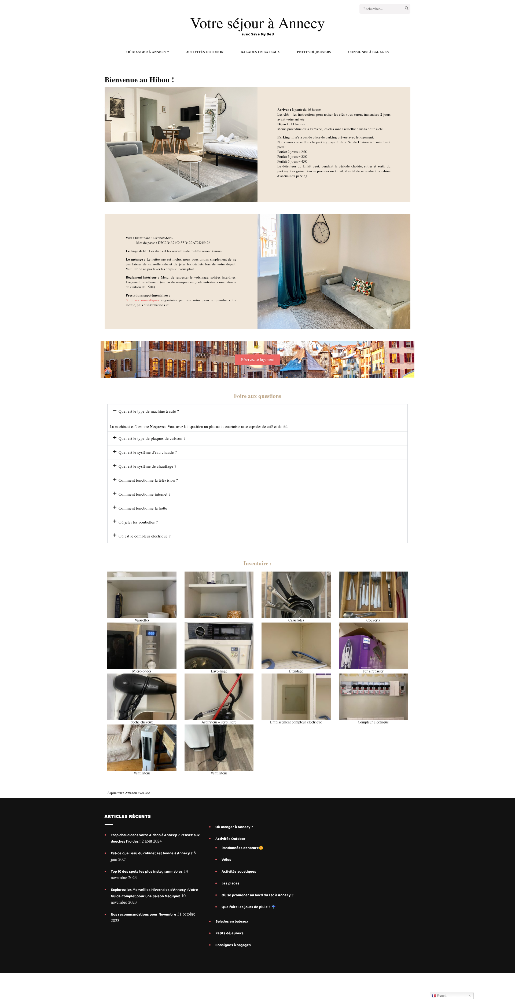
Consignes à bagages (368, 52)
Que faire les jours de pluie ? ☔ (249, 907)
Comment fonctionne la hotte (143, 508)
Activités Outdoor (204, 52)
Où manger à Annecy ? (147, 52)
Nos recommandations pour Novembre (143, 914)
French (441, 995)
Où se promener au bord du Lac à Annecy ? (257, 895)
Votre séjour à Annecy (257, 22)
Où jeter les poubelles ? (138, 522)
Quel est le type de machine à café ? (149, 411)
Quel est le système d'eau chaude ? (148, 452)
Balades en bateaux (260, 52)
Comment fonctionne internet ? (144, 494)
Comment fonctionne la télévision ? (148, 480)
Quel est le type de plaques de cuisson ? (152, 438)
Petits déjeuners (314, 52)
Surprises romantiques (142, 300)
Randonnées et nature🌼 (242, 848)
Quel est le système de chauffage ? (147, 466)
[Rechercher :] (379, 9)
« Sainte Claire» (357, 142)
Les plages (231, 883)
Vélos (226, 860)
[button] (257, 411)
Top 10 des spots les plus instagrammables (147, 871)
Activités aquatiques (239, 871)
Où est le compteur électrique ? (145, 536)
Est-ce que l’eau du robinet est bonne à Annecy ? (152, 853)
